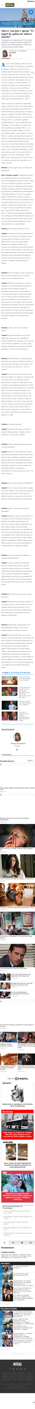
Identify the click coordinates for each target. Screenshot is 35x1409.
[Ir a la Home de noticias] (17, 1364)
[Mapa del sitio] (25, 1369)
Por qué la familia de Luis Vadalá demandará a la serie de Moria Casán (24, 716)
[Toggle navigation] (2, 5)
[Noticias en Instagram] (10, 1369)
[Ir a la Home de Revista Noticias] (9, 5)
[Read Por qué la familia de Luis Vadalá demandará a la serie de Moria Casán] (10, 713)
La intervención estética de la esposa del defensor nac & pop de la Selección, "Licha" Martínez (25, 692)
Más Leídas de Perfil (9, 1309)
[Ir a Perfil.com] (31, 1)
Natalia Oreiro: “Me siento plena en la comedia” (25, 678)
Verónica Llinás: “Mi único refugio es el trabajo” (25, 703)
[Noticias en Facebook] (13, 1369)
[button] (32, 73)
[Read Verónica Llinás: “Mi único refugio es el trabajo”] (10, 702)
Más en (11, 1079)
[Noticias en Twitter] (17, 1369)
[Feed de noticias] (21, 1369)
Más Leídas (5, 1263)
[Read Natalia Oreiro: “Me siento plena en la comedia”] (10, 677)
